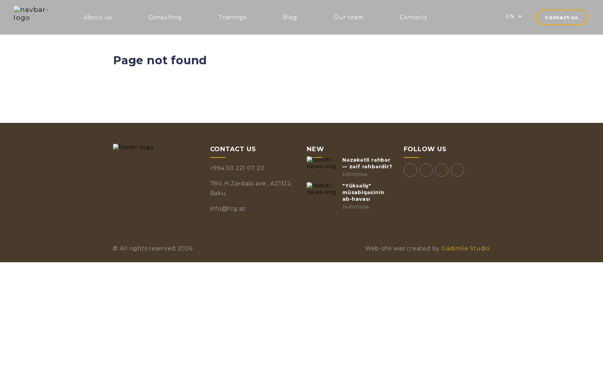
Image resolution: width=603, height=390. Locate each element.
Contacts (413, 17)
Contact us (561, 17)
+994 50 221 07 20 (237, 168)
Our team (348, 17)
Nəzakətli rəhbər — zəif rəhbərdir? (367, 163)
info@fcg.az (228, 208)
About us (98, 17)
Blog (290, 17)
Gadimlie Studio (465, 248)
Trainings (232, 17)
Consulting (165, 17)
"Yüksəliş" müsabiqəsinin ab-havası (363, 192)
